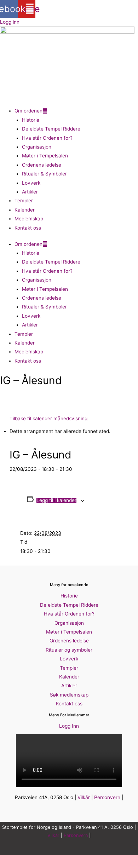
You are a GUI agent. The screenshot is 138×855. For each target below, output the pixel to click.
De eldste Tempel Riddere (51, 129)
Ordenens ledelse (41, 165)
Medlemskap (29, 218)
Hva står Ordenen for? (47, 138)
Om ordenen (28, 111)
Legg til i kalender (56, 500)
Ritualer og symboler (69, 650)
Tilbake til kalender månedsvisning (48, 418)
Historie (30, 120)
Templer (24, 200)
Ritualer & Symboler (44, 174)
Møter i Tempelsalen (45, 155)
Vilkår (83, 797)
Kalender (25, 210)
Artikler (30, 192)
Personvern (107, 797)
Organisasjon (36, 147)
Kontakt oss (28, 228)
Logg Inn (69, 726)
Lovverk (31, 183)
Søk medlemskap (69, 695)
